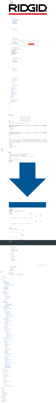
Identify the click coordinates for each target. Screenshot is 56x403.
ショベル (5, 383)
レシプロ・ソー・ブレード (8, 322)
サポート (11, 87)
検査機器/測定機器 (15, 23)
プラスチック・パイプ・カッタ (8, 364)
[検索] (25, 118)
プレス (12, 248)
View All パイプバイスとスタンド (9, 325)
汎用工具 (12, 77)
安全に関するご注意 (13, 93)
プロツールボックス (15, 79)
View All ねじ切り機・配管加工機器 (8, 308)
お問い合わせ (13, 260)
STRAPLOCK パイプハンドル (16, 80)
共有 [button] (9, 135)
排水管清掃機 (14, 42)
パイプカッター (7, 332)
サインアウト (4, 278)
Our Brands (11, 3)
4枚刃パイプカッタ (8, 334)
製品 (1, 279)
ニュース (12, 255)
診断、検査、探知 (13, 247)
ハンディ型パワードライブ (8, 312)
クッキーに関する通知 (12, 267)
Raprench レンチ (7, 344)
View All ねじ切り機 (7, 311)
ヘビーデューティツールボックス (9, 386)
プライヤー (14, 83)
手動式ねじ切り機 (7, 313)
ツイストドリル (6, 382)
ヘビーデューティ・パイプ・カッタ (10, 335)
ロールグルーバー (15, 51)
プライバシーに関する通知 (13, 266)
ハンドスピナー (7, 298)
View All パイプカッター (9, 333)
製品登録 (12, 88)
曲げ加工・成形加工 (15, 60)
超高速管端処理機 (7, 366)
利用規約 (11, 269)
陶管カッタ (6, 330)
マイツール (12, 89)
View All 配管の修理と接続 (8, 359)
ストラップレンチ (7, 349)
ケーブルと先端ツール (6, 306)
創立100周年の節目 (13, 101)
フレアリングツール (7, 355)
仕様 (1, 149)
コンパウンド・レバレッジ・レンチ (9, 348)
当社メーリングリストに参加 (14, 99)
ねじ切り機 (14, 50)
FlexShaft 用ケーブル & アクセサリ (9, 305)
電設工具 (12, 67)
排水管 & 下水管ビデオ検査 (7, 283)
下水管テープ (6, 299)
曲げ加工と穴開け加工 (15, 52)
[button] (28, 0)
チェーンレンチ (7, 347)
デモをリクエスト (12, 96)
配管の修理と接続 (15, 61)
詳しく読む (10, 144)
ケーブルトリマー (15, 69)
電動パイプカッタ (7, 331)
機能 (1, 148)
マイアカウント (3, 275)
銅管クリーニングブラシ (8, 365)
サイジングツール (15, 71)
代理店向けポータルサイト (14, 100)
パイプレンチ (14, 59)
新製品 (12, 17)
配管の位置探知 (6, 287)
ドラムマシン (14, 41)
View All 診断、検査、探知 (16, 19)
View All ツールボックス (8, 385)
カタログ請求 (13, 92)
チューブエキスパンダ (7, 356)
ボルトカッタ (14, 82)
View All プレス (14, 29)
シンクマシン (5, 300)
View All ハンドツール (7, 296)
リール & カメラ (7, 286)
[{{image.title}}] (12, 128)
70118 (9, 223)
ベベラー (5, 309)
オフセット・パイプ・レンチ (8, 345)
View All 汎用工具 (15, 78)
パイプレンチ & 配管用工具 (14, 57)
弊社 (10, 253)
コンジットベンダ (15, 70)
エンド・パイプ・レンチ (8, 343)
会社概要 (11, 97)
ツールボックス (6, 384)
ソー (13, 84)
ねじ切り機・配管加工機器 (14, 47)
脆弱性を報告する (12, 270)
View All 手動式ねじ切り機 (9, 314)
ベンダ (6, 354)
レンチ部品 (6, 351)
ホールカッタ (6, 321)
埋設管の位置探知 (15, 22)
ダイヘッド (7, 315)
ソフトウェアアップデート (14, 94)
